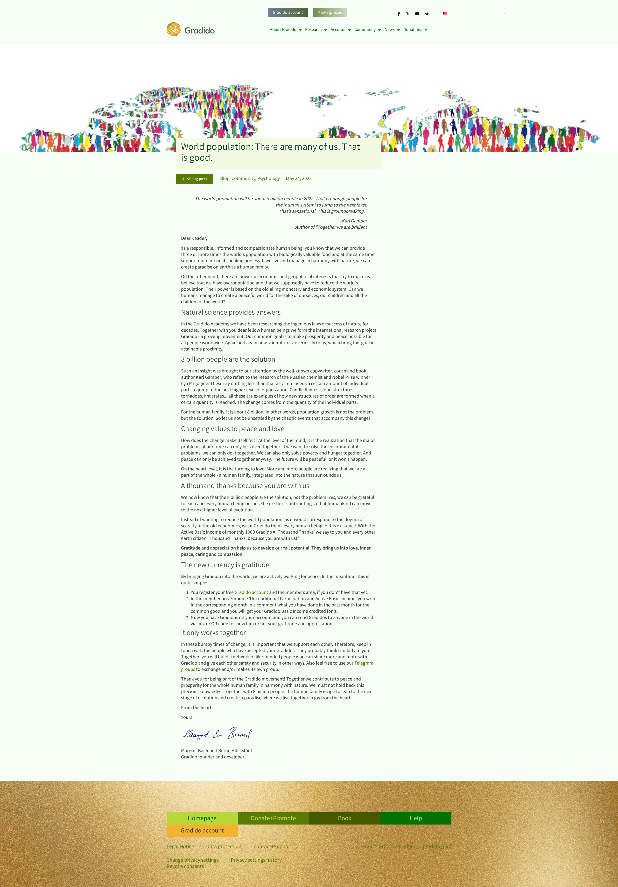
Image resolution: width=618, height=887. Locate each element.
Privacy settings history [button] (256, 860)
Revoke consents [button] (185, 867)
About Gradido (283, 30)
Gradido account (288, 13)
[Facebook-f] (398, 13)
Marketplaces (329, 13)
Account (338, 30)
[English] (472, 13)
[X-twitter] (408, 13)
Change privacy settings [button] (193, 860)
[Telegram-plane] (426, 13)
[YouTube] (417, 13)
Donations (412, 30)
